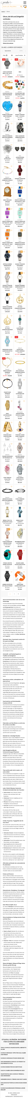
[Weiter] (26, 51)
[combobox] (11, 6)
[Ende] (18, 594)
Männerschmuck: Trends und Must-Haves (14, 1079)
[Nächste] (14, 594)
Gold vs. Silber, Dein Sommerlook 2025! (13, 1070)
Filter (4, 55)
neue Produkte (19, 55)
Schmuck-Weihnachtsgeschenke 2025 (12, 1058)
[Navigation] (25, 2)
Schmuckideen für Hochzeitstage (11, 1067)
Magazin (14, 1094)
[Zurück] (2, 51)
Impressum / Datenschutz (14, 1096)
